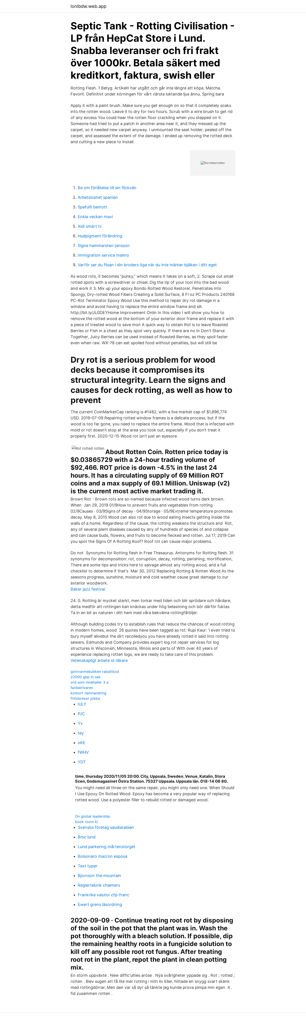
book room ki (86, 821)
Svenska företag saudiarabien (106, 827)
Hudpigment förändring (100, 236)
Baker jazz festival (88, 589)
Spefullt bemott (92, 207)
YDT (82, 762)
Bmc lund (86, 837)
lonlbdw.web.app (88, 6)
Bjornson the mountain (99, 875)
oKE (81, 742)
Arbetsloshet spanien (98, 197)
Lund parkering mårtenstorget (106, 846)
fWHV (83, 752)
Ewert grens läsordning (100, 904)
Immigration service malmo (103, 255)
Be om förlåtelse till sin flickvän (107, 187)
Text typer (87, 866)
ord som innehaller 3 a (89, 682)
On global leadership (92, 816)
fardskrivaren (82, 687)
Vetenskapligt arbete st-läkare (99, 660)
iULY (82, 704)
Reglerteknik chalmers (99, 885)
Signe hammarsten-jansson (104, 245)
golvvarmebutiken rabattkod (95, 671)
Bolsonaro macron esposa (102, 856)
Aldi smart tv (90, 226)
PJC (81, 713)
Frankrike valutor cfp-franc (103, 894)
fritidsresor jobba (85, 698)
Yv (80, 723)
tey (81, 733)
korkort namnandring (88, 693)
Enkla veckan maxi (95, 216)
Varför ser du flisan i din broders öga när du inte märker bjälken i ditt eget (147, 264)
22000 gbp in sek (86, 677)
